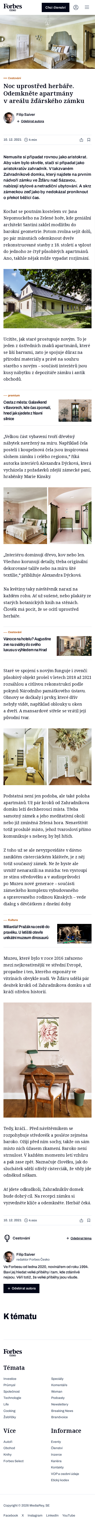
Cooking (9, 1411)
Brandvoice (59, 1417)
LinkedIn (52, 1515)
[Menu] (87, 7)
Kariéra (56, 1461)
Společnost (11, 1391)
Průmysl (9, 1385)
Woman (56, 1391)
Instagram (35, 1515)
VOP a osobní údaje (65, 1474)
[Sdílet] (82, 140)
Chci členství (55, 7)
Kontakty (57, 1467)
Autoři (7, 1442)
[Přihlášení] (75, 7)
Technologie (12, 1398)
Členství (56, 1448)
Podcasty (58, 1398)
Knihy (7, 1454)
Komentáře (59, 1385)
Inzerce (56, 1454)
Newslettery (59, 1404)
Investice (9, 1379)
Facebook (10, 1515)
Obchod (9, 1448)
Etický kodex (60, 1480)
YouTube (68, 1515)
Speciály (57, 1379)
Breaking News (62, 1411)
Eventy (56, 1442)
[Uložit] (89, 140)
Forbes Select (13, 1461)
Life (6, 1404)
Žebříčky (9, 1417)
